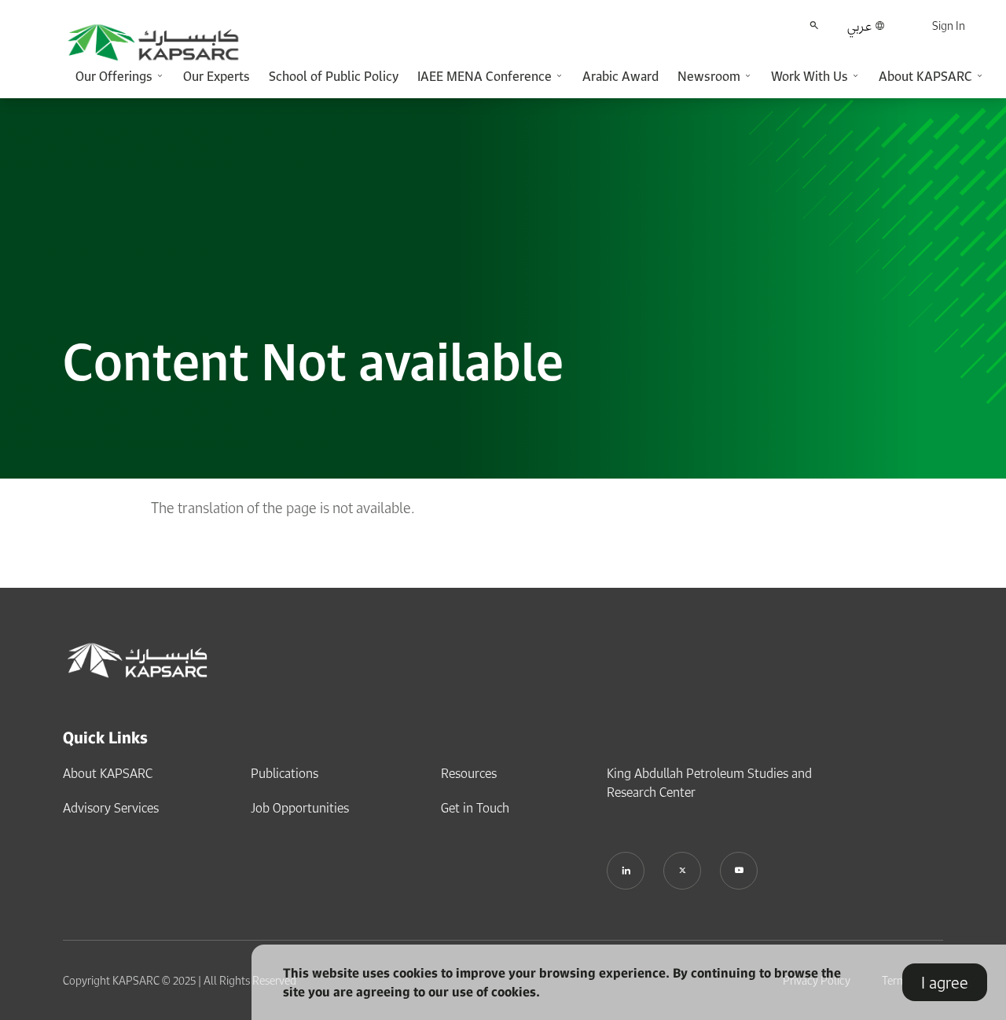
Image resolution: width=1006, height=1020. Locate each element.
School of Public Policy (333, 76)
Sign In (948, 25)
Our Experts (216, 76)
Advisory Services (111, 808)
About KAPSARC (107, 773)
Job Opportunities (300, 808)
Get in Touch (475, 808)
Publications (284, 773)
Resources (469, 773)
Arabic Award (620, 76)
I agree (944, 982)
